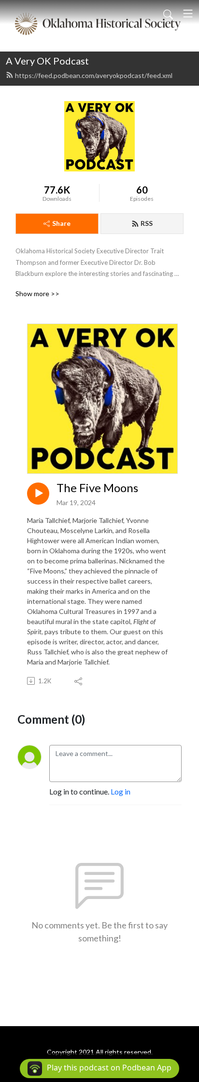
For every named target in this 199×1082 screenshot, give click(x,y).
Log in (120, 791)
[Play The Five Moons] (38, 493)
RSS (147, 223)
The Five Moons (97, 488)
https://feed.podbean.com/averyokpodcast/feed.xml (93, 75)
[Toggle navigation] (188, 13)
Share (61, 223)
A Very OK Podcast (47, 60)
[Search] (168, 13)
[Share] (79, 681)
